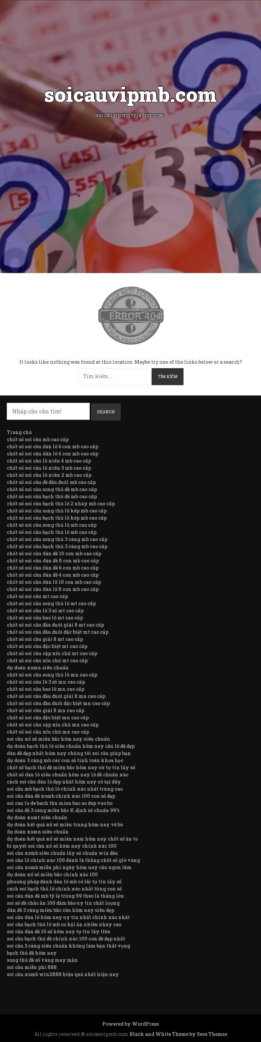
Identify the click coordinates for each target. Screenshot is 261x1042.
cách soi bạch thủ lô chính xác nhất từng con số (64, 888)
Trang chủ (19, 432)
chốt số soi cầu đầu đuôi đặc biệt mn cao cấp (58, 703)
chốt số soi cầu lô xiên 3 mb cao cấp (49, 468)
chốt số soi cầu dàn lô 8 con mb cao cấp (53, 589)
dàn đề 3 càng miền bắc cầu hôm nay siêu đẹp (60, 910)
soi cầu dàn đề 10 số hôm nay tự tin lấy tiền (58, 931)
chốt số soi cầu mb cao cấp (38, 439)
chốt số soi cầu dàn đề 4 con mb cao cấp (53, 575)
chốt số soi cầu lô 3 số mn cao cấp (46, 682)
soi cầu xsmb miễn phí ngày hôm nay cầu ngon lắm (69, 867)
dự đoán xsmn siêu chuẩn (38, 667)
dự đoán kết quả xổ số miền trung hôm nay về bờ (65, 824)
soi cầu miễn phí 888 (32, 967)
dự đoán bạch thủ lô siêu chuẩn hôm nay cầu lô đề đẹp (71, 746)
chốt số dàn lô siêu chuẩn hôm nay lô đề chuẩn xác (67, 774)
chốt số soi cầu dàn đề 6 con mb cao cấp (53, 567)
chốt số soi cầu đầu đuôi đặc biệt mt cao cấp (57, 632)
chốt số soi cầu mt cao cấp (37, 596)
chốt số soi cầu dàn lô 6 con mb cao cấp (52, 446)
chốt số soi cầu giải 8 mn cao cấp (45, 710)
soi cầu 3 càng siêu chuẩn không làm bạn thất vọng (68, 945)
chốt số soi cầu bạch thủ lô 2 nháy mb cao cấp (61, 503)
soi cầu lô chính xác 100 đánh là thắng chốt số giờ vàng (73, 860)
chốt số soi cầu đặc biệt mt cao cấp (47, 646)
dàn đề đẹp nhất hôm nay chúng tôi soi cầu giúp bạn (69, 753)
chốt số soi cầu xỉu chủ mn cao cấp (48, 732)
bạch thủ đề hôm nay (32, 953)
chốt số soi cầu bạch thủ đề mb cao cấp (52, 496)
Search (106, 411)
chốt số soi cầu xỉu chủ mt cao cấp (47, 660)
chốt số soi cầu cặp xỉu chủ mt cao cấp (52, 653)
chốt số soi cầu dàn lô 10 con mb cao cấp (54, 582)
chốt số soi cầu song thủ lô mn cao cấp (52, 674)
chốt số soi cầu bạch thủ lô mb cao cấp (52, 532)
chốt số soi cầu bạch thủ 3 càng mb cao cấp (57, 546)
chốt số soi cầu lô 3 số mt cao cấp (45, 610)
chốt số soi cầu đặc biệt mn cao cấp (48, 717)
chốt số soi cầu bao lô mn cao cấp (45, 689)
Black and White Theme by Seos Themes (178, 1034)
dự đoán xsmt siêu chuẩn (37, 817)
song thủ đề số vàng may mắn (42, 960)
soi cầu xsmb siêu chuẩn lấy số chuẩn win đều (62, 853)
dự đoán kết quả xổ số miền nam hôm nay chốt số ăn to (72, 839)
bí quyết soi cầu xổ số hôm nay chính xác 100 (62, 846)
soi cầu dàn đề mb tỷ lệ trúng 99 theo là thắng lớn (65, 896)
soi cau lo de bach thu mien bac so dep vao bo (59, 803)
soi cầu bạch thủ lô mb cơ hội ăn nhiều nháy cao (64, 924)
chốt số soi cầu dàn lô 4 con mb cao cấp (52, 453)
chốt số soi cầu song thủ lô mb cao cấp (52, 525)
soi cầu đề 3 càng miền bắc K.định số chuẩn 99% (63, 810)
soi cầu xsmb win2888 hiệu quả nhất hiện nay (63, 974)
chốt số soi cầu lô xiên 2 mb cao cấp (49, 475)
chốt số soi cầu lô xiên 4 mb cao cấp (49, 460)
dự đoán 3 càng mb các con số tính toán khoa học (65, 760)
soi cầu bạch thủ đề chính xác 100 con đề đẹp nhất (66, 938)
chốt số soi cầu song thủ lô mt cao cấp (51, 603)
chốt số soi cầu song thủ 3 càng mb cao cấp (57, 539)
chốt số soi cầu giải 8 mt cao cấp (45, 639)
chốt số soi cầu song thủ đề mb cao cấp (52, 489)
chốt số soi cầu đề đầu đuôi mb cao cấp (51, 482)
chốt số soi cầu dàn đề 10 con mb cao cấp (54, 553)
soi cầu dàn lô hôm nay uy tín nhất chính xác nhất (68, 917)
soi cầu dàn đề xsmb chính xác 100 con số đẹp (61, 796)
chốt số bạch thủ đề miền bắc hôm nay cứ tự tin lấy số (71, 767)
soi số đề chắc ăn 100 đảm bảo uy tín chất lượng (63, 903)
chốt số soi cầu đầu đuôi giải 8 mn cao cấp (56, 696)
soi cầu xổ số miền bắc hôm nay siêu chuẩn (58, 739)
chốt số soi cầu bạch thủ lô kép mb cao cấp (57, 518)
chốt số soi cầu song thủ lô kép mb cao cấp (57, 510)
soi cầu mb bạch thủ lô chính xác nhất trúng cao (65, 789)
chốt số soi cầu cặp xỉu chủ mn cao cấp (53, 724)
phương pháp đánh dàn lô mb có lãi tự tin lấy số (64, 881)
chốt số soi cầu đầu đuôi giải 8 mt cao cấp (55, 625)
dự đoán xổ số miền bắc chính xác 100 (52, 874)
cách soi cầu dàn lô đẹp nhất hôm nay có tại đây (64, 781)
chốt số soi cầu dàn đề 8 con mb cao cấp (53, 560)
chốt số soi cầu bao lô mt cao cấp (45, 617)
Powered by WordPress (130, 1024)
